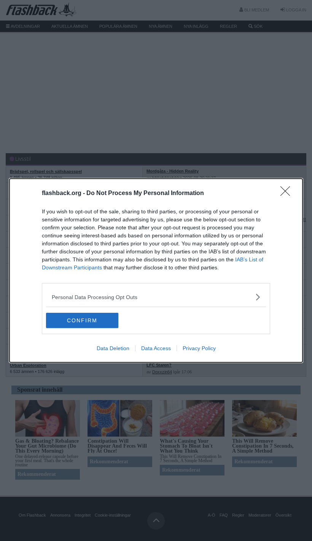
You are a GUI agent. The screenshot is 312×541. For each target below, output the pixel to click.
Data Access (156, 348)
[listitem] (156, 297)
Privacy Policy (199, 348)
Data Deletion (113, 348)
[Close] (287, 193)
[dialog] (156, 270)
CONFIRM (82, 320)
